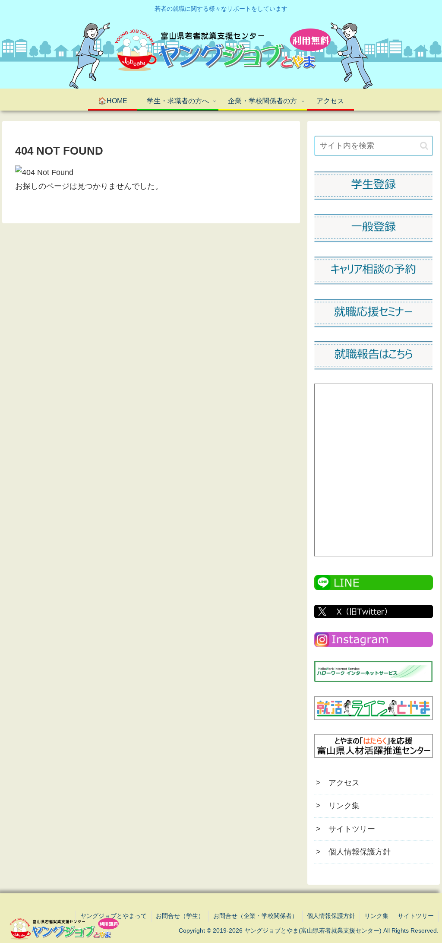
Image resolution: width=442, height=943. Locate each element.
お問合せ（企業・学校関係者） (255, 915)
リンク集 (376, 915)
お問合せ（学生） (180, 915)
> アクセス (338, 782)
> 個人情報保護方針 (353, 852)
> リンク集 (338, 805)
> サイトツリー (345, 829)
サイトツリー (416, 915)
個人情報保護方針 (331, 915)
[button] (424, 146)
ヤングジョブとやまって (113, 915)
